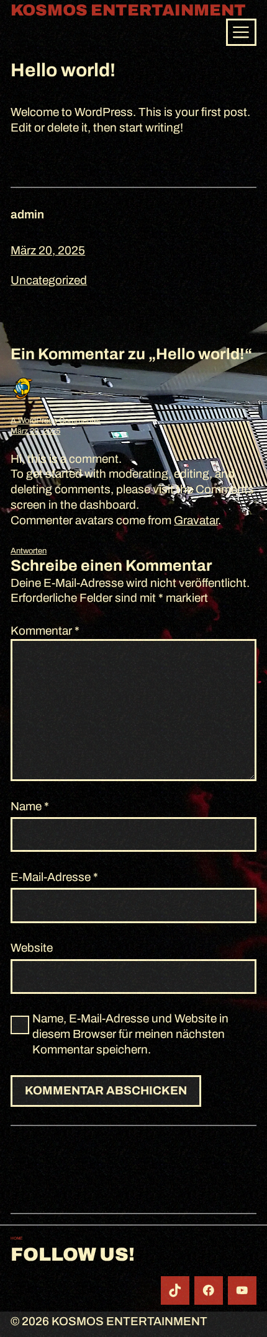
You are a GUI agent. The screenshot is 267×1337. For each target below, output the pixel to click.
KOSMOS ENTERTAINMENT (128, 10)
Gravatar (196, 520)
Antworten (29, 551)
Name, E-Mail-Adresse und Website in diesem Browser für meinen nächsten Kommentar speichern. (130, 1033)
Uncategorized (49, 280)
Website (32, 947)
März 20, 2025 (35, 431)
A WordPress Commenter (56, 420)
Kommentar (45, 630)
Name (30, 806)
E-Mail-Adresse (54, 876)
